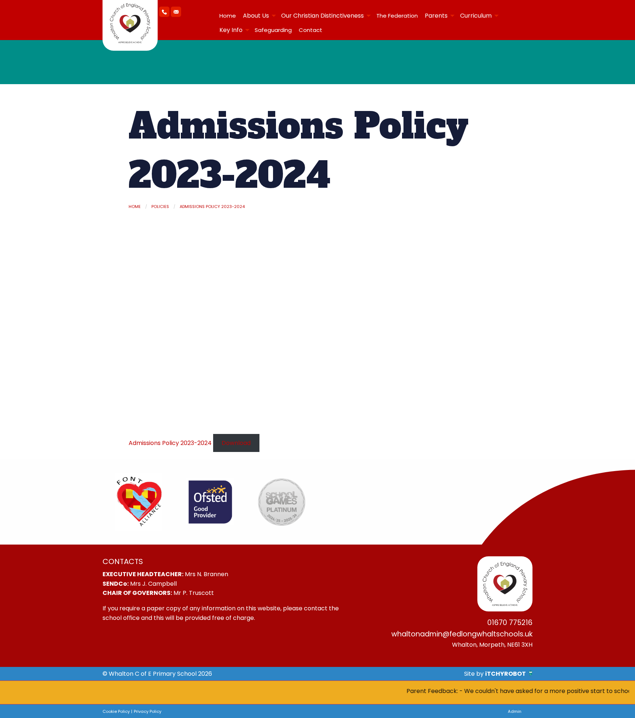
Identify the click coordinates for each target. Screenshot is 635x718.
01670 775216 (509, 623)
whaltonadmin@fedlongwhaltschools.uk (461, 634)
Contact (310, 30)
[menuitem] (227, 16)
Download (236, 443)
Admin (514, 711)
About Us (256, 15)
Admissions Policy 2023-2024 (212, 206)
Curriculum (476, 15)
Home (227, 15)
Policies (160, 206)
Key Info (231, 30)
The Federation (397, 15)
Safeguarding (273, 30)
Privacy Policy (147, 711)
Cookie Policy (116, 711)
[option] (138, 502)
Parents (436, 15)
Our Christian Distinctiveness (322, 15)
